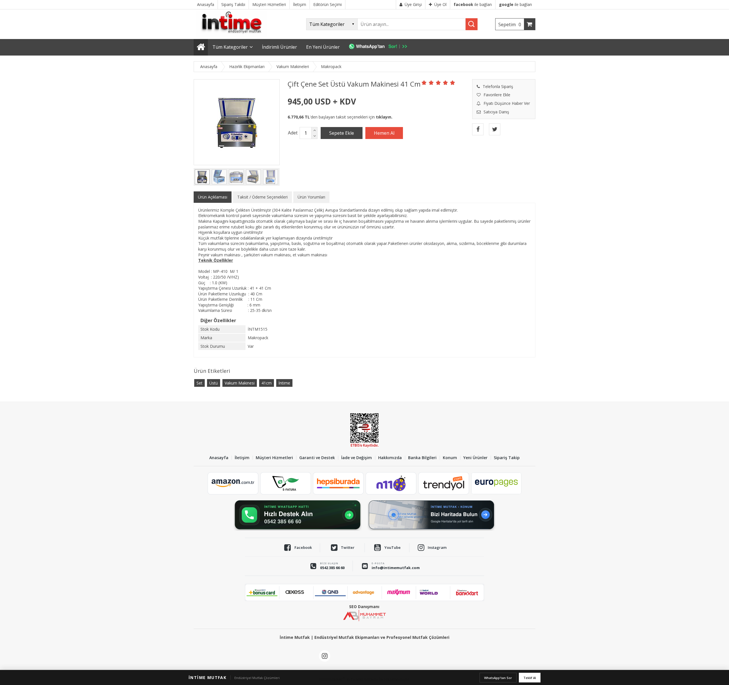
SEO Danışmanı (364, 606)
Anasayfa (218, 457)
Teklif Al (529, 678)
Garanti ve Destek (317, 457)
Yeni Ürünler (475, 457)
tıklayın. (384, 117)
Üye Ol (440, 4)
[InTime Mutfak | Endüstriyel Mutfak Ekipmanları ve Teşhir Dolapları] (233, 36)
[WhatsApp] (380, 47)
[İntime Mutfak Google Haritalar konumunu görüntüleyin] (431, 515)
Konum (450, 457)
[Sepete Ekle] (342, 133)
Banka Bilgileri (422, 457)
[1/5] (424, 82)
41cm (266, 383)
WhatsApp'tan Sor (498, 678)
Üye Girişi (413, 4)
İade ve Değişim (356, 457)
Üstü (213, 383)
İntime (284, 383)
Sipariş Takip (507, 457)
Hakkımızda (390, 457)
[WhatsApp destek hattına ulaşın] (298, 515)
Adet (293, 133)
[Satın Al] (384, 133)
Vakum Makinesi (240, 383)
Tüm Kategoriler (230, 47)
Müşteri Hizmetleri (274, 457)
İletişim (242, 457)
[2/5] (428, 82)
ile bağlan (473, 4)
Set (199, 383)
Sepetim (509, 24)
